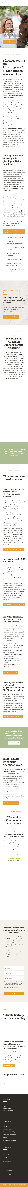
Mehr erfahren (9, 42)
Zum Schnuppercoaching (12, 716)
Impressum (6, 1152)
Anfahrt (8, 1117)
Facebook (8, 1167)
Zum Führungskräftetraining (13, 604)
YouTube (8, 1174)
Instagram (9, 1170)
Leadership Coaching (8, 1129)
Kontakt (5, 1157)
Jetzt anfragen (13, 743)
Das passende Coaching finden (12, 231)
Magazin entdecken (10, 317)
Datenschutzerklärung (9, 986)
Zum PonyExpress (10, 673)
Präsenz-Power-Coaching (9, 1140)
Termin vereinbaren (10, 803)
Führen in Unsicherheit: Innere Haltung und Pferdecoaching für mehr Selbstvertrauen (14, 1045)
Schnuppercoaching (8, 1143)
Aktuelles (5, 1126)
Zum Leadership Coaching (12, 549)
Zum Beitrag (8, 1066)
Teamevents (6, 1137)
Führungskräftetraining (9, 1132)
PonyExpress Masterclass (9, 1134)
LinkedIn (8, 1178)
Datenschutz (6, 1154)
